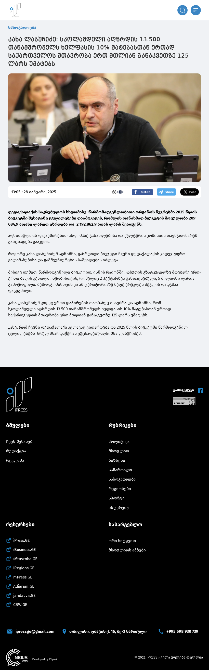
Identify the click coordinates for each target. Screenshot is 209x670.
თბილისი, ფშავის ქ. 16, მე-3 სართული (108, 631)
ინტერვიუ (119, 507)
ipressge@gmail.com (35, 631)
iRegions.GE (23, 567)
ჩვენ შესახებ (19, 441)
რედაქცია (16, 450)
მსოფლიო (119, 450)
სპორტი (117, 498)
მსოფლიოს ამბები (127, 550)
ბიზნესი (117, 460)
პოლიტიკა (119, 441)
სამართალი (120, 469)
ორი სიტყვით (122, 540)
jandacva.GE (24, 595)
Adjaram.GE (23, 586)
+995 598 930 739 (182, 631)
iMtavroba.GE (25, 558)
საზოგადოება (22, 27)
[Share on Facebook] (142, 192)
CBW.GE (20, 604)
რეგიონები (120, 488)
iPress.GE (21, 540)
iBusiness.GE (24, 549)
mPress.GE (22, 577)
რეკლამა (15, 460)
